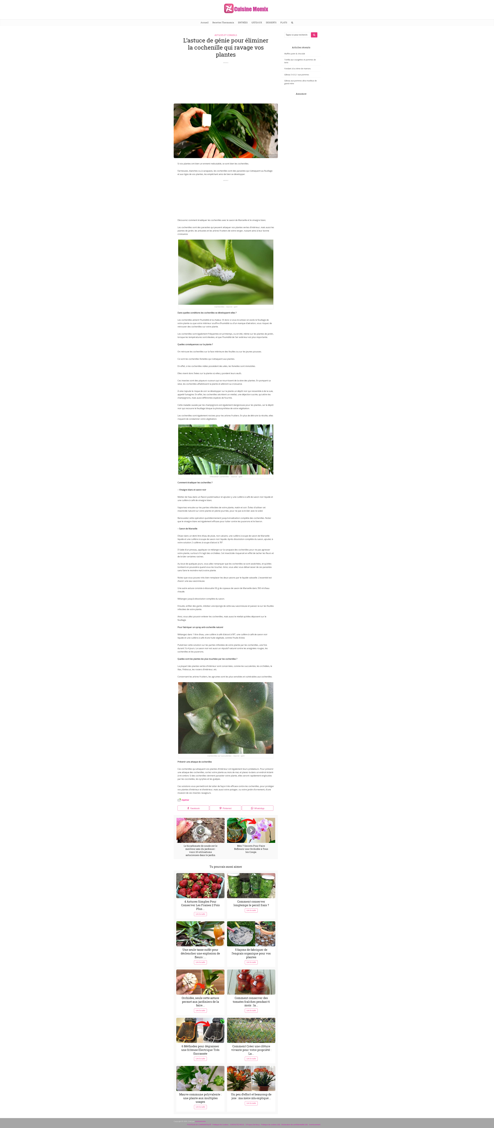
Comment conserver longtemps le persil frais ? (251, 903)
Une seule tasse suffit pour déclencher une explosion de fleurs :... (200, 953)
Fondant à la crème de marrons (297, 68)
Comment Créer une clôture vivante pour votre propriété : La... (251, 1049)
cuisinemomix (200, 1121)
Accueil (205, 22)
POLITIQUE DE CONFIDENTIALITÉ (199, 1124)
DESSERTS (271, 22)
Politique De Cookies (221, 1124)
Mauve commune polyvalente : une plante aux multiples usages (200, 1098)
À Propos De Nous (253, 1124)
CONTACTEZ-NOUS (237, 1124)
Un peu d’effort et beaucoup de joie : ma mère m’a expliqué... (251, 1096)
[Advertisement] (226, 82)
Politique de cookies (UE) (270, 1124)
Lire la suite (200, 914)
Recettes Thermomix (223, 22)
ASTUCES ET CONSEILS (226, 35)
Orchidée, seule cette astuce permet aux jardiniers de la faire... (200, 1001)
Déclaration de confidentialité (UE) (294, 1124)
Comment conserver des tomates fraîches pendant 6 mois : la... (251, 1001)
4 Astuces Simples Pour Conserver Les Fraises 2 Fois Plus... (200, 905)
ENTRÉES (243, 22)
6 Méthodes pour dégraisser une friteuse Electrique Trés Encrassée (200, 1049)
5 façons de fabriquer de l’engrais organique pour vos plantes (251, 953)
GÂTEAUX (257, 22)
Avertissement (314, 1124)
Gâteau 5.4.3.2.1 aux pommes (296, 74)
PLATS (283, 22)
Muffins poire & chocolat (294, 53)
